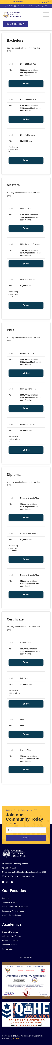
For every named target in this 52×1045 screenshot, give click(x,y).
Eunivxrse (17, 1039)
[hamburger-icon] (46, 14)
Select (26, 83)
